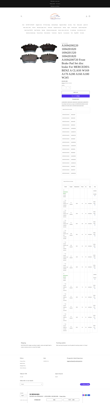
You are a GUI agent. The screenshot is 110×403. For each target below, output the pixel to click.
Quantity (63, 85)
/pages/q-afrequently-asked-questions (74, 361)
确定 (54, 399)
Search (56, 376)
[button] (21, 16)
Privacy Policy (63, 396)
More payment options (75, 99)
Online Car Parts (25, 400)
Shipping (63, 83)
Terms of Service (23, 368)
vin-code (21, 376)
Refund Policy (22, 363)
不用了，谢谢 (71, 399)
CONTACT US (46, 361)
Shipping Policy (23, 365)
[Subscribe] (41, 384)
